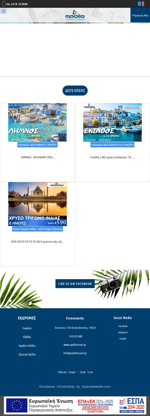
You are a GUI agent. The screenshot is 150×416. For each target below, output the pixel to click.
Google (123, 338)
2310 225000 (19, 4)
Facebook (123, 326)
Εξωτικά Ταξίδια (27, 354)
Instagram (123, 332)
